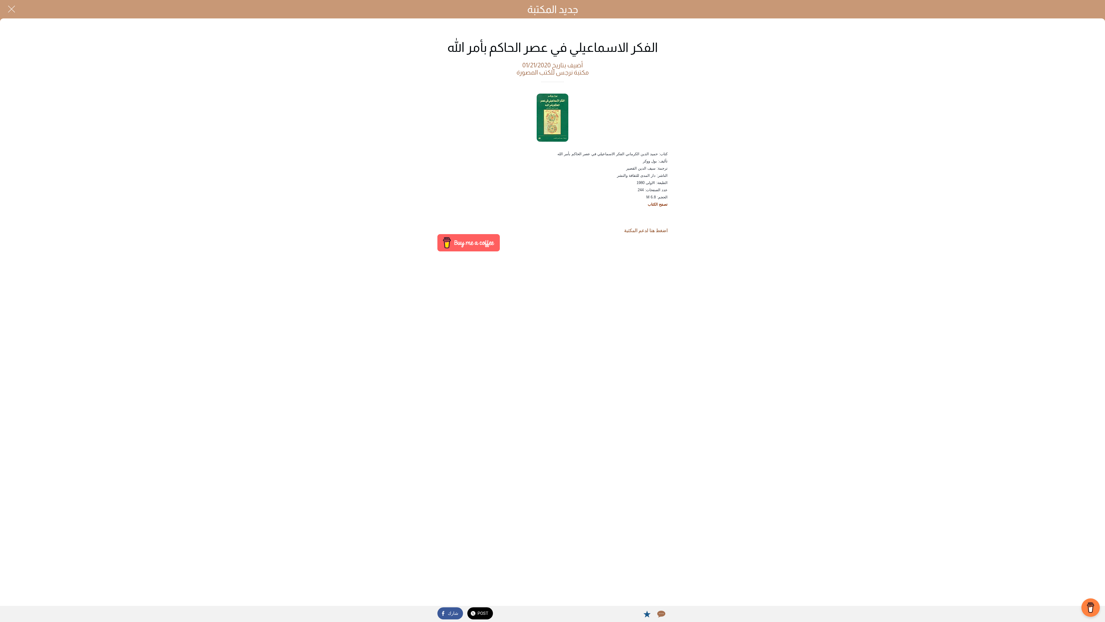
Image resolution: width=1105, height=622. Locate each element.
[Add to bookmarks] (647, 614)
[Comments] (661, 614)
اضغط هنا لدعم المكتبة (646, 230)
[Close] (11, 9)
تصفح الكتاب (658, 204)
